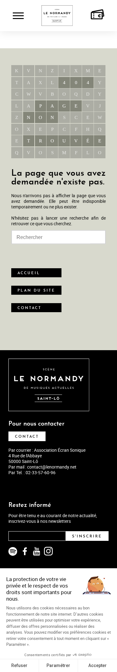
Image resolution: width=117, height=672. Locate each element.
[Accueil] (57, 15)
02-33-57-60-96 (41, 472)
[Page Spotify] (12, 551)
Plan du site (36, 291)
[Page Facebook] (24, 551)
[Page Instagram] (48, 551)
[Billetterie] (97, 15)
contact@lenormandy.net (51, 467)
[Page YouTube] (36, 551)
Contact (29, 308)
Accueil (28, 273)
